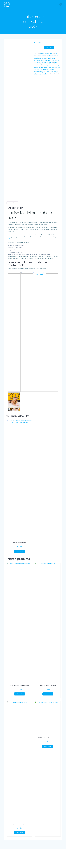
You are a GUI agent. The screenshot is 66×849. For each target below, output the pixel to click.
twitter (56, 73)
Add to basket (49, 47)
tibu (43, 73)
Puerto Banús (49, 71)
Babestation (11, 239)
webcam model (43, 74)
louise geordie (37, 64)
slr (57, 71)
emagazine (37, 60)
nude (41, 69)
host (58, 60)
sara (55, 71)
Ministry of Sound (38, 67)
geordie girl (48, 60)
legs (52, 62)
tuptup (52, 73)
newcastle (54, 67)
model (45, 67)
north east (37, 69)
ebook (42, 53)
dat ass (56, 57)
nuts (44, 69)
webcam (36, 74)
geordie (42, 60)
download (44, 58)
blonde (56, 55)
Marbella (57, 66)
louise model (45, 64)
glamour (54, 60)
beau (46, 55)
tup (49, 73)
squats (39, 73)
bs (46, 57)
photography (37, 71)
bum (49, 57)
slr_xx (35, 73)
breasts (44, 57)
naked (49, 67)
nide (59, 67)
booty (39, 57)
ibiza (40, 62)
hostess (36, 62)
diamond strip (37, 58)
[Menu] (60, 4)
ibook (43, 62)
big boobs (51, 55)
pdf (51, 53)
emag (53, 58)
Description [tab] (12, 203)
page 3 (48, 69)
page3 (52, 69)
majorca (52, 66)
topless (46, 73)
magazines (46, 66)
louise (55, 62)
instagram (48, 62)
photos (43, 71)
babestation (41, 55)
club (52, 57)
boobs (35, 57)
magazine (46, 53)
